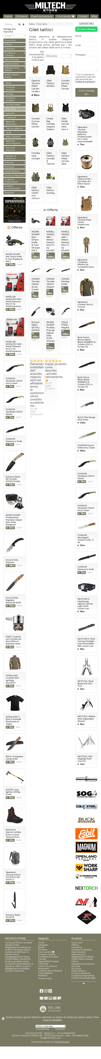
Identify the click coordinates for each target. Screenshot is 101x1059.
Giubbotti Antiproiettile (11, 180)
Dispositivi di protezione (10, 157)
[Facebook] (41, 992)
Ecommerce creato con (50, 1042)
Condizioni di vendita (48, 957)
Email (78, 45)
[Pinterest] (50, 992)
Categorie (43, 945)
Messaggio (80, 55)
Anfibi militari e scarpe (12, 76)
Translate (60, 1029)
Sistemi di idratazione (11, 122)
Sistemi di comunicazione (13, 142)
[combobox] (58, 56)
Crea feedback (45, 973)
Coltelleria (10, 49)
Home (8, 16)
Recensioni (43, 968)
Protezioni (11, 117)
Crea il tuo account (41, 16)
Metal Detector (12, 171)
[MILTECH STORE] (50, 8)
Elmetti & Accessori (10, 88)
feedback (43, 975)
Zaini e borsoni (12, 59)
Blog (94, 16)
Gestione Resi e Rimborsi (50, 971)
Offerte (8, 44)
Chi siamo (21, 16)
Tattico (32, 24)
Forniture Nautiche (14, 175)
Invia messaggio (86, 92)
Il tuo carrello (64, 16)
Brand (41, 947)
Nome (78, 36)
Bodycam (9, 193)
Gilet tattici (42, 24)
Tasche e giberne (14, 128)
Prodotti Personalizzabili (12, 187)
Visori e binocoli (13, 137)
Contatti (82, 16)
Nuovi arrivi (10, 40)
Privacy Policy (45, 978)
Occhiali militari (13, 105)
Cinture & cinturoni (10, 148)
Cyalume (10, 113)
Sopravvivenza (12, 64)
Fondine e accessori (11, 99)
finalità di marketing (85, 81)
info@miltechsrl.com (50, 1038)
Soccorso (9, 162)
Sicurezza (9, 167)
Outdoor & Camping (10, 54)
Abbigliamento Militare (12, 69)
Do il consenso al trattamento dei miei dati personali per (85, 78)
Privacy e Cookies (46, 954)
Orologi (9, 94)
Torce (8, 132)
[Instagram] (46, 992)
